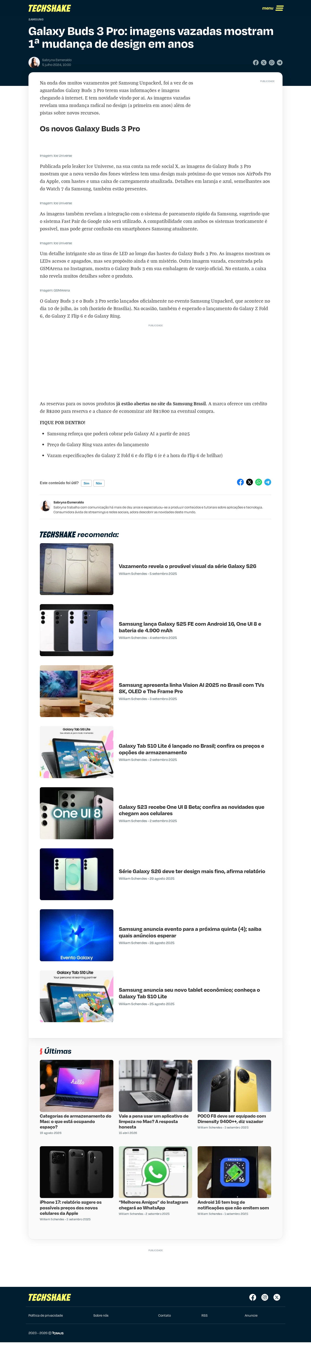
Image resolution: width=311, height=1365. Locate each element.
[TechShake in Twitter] (276, 1297)
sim (86, 483)
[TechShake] (49, 8)
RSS (204, 1315)
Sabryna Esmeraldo (69, 502)
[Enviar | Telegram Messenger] (280, 62)
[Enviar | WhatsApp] (272, 62)
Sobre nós (100, 1315)
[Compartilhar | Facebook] (256, 62)
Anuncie (251, 1315)
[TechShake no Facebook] (252, 1297)
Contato (164, 1315)
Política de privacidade (45, 1315)
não (99, 483)
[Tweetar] (264, 62)
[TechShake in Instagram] (264, 1297)
